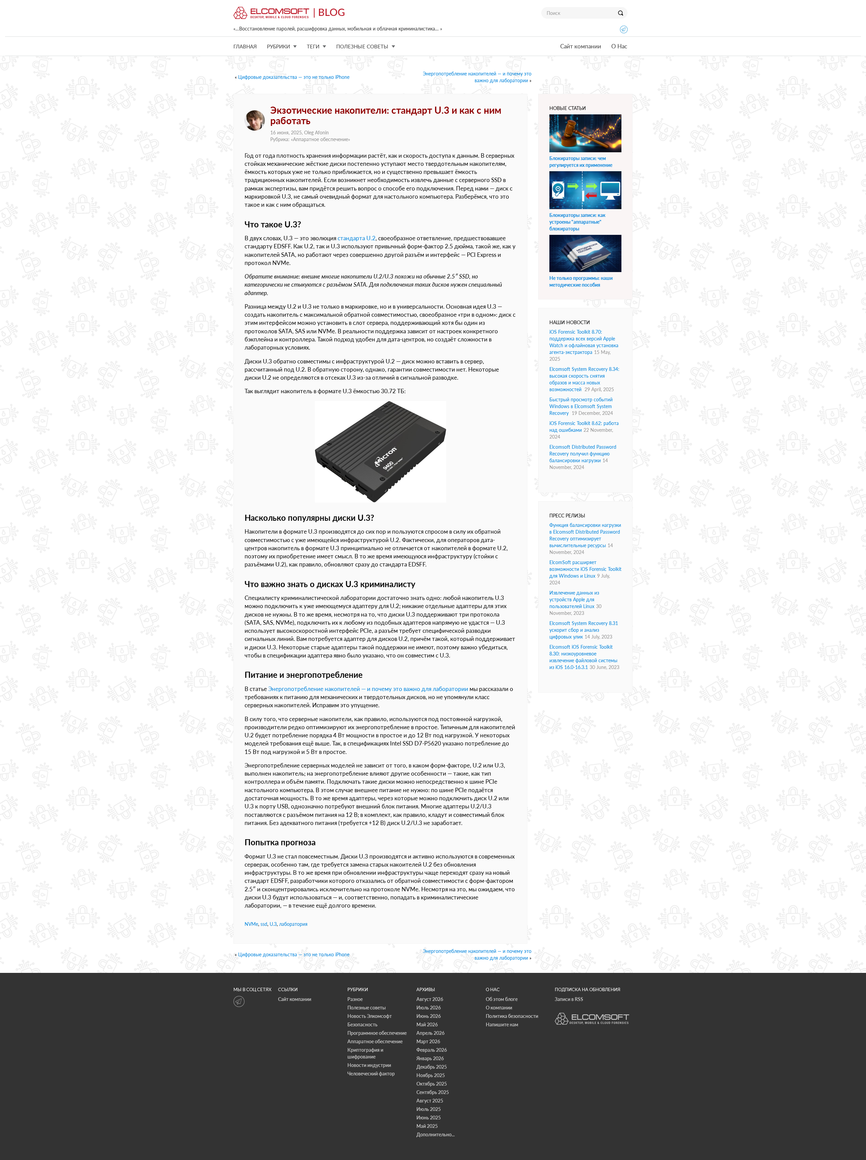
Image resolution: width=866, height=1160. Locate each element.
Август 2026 (429, 999)
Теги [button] (313, 46)
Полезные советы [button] (362, 46)
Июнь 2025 (428, 1117)
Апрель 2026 (430, 1033)
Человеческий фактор (371, 1073)
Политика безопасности (512, 1016)
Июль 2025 (428, 1109)
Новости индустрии (369, 1065)
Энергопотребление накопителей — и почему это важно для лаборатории (368, 688)
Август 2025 (429, 1100)
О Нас (619, 46)
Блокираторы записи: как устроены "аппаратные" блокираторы (577, 221)
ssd (263, 924)
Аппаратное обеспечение (320, 139)
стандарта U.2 (356, 238)
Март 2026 (428, 1041)
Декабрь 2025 (431, 1067)
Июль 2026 (428, 1007)
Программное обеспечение (377, 1033)
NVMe (251, 924)
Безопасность (362, 1024)
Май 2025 (427, 1126)
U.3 (273, 924)
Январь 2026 (430, 1058)
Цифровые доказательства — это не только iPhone (293, 77)
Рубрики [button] (278, 46)
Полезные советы (366, 1007)
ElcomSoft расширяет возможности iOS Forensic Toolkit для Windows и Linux (585, 569)
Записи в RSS (569, 999)
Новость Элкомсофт (369, 1016)
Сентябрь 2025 (432, 1092)
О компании (499, 1007)
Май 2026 (427, 1024)
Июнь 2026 (428, 1016)
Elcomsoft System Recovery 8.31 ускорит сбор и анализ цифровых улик (583, 630)
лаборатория (293, 924)
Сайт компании (580, 46)
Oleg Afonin (316, 132)
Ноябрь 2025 (430, 1075)
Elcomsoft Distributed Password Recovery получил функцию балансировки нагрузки (582, 453)
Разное (355, 999)
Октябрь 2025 (431, 1084)
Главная (245, 46)
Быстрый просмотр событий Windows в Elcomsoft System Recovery (581, 406)
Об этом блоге (502, 999)
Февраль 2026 (431, 1050)
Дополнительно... (435, 1134)
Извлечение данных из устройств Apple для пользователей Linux (574, 599)
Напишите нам (502, 1024)
